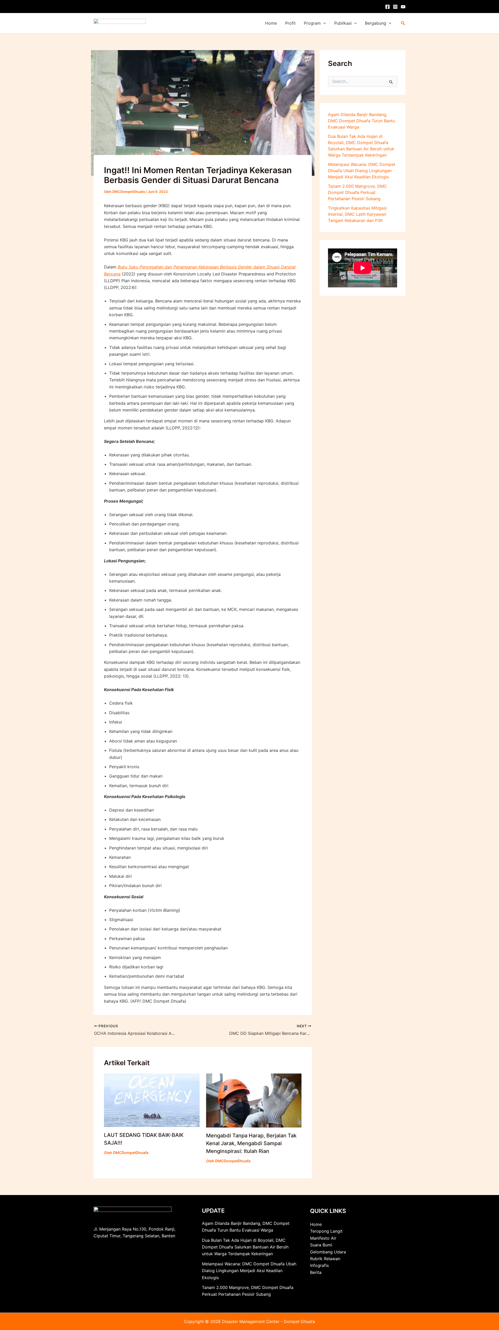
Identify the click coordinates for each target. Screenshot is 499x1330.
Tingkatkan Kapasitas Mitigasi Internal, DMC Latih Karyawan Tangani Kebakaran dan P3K (357, 214)
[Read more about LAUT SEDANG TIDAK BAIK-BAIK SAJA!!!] (152, 1099)
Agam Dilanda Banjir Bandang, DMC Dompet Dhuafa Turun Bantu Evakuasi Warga (361, 121)
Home (271, 23)
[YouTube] (403, 6)
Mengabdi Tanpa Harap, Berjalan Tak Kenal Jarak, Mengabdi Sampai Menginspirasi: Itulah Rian (251, 1143)
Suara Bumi (321, 1244)
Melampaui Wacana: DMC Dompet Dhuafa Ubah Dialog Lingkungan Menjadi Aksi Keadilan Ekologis (361, 170)
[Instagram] (395, 6)
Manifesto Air (323, 1238)
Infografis (319, 1265)
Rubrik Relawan (325, 1258)
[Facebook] (387, 6)
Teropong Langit (326, 1231)
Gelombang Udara (328, 1251)
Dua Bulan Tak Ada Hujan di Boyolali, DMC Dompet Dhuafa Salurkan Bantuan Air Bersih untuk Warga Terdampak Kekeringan (245, 1247)
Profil (290, 23)
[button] (323, 23)
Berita (315, 1272)
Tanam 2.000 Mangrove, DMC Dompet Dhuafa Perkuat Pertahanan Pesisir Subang (357, 192)
